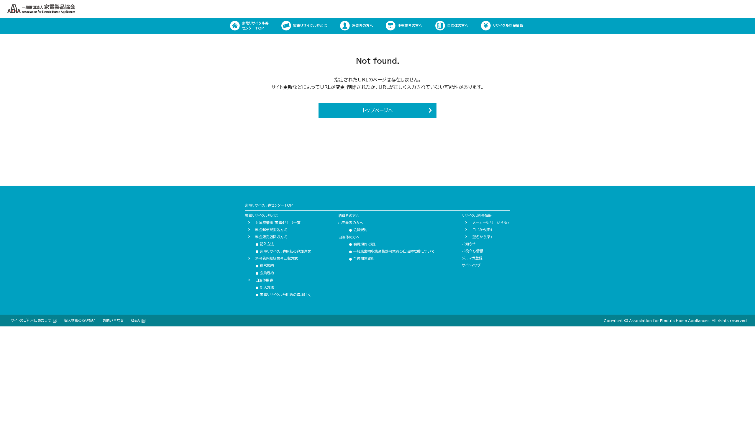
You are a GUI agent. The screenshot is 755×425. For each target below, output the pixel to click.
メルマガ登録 (472, 258)
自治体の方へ (349, 237)
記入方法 (264, 244)
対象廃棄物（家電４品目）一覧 (278, 222)
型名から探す (482, 236)
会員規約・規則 (362, 244)
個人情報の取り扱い (80, 320)
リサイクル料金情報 (477, 215)
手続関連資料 (362, 258)
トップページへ (377, 110)
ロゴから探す (482, 229)
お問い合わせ (113, 320)
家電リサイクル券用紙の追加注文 (283, 251)
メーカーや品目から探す (491, 222)
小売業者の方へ (350, 222)
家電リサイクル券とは (261, 215)
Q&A (135, 320)
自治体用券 (264, 280)
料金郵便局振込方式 (271, 229)
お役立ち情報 (472, 251)
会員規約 (264, 272)
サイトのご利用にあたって (31, 320)
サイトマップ (471, 265)
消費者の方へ (349, 215)
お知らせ (469, 244)
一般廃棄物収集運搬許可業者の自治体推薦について (392, 251)
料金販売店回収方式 (271, 236)
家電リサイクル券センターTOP (269, 205)
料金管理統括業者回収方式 (276, 258)
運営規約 (264, 265)
